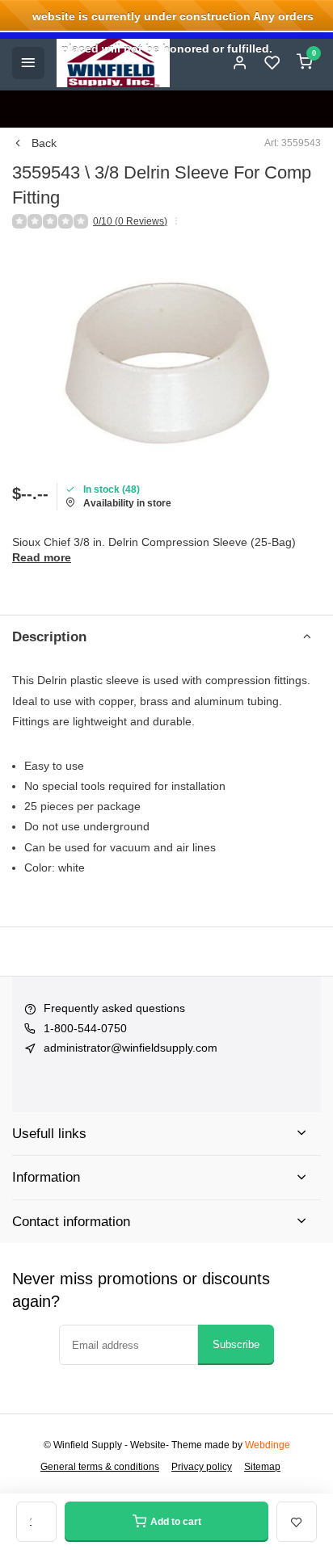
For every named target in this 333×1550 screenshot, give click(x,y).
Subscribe (236, 1344)
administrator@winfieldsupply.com (130, 1047)
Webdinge (267, 1445)
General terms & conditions (99, 1466)
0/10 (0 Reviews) (130, 221)
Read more (41, 557)
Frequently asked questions (114, 1008)
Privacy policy (201, 1466)
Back (44, 143)
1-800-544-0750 (85, 1028)
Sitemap (262, 1466)
